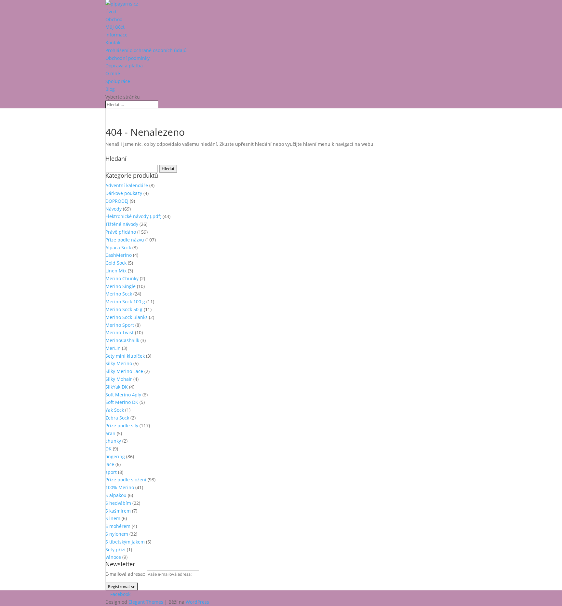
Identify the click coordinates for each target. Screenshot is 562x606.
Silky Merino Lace (124, 371)
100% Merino (119, 487)
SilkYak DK (116, 387)
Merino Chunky (122, 278)
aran (110, 433)
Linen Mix (116, 271)
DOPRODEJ (116, 201)
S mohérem (117, 526)
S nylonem (116, 534)
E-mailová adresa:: (126, 574)
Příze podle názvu (124, 240)
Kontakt (113, 42)
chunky (113, 441)
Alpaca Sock (118, 247)
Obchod (114, 19)
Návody (113, 209)
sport (111, 472)
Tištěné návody (121, 224)
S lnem (112, 518)
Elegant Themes (145, 602)
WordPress (197, 602)
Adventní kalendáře (126, 185)
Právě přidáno (120, 232)
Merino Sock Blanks (126, 317)
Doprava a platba (124, 65)
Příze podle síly (121, 425)
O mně (112, 73)
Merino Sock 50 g (123, 309)
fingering (115, 456)
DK (108, 449)
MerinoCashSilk (122, 340)
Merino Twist (119, 332)
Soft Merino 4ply (123, 395)
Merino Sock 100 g (125, 301)
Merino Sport (119, 325)
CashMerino (118, 255)
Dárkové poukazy (123, 193)
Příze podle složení (125, 479)
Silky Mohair (118, 379)
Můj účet (115, 27)
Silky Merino (118, 363)
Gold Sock (116, 263)
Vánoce (113, 557)
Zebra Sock (117, 418)
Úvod (110, 11)
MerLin (113, 348)
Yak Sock (114, 410)
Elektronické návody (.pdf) (133, 216)
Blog (110, 89)
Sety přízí (115, 549)
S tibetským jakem (125, 542)
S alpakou (116, 495)
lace (109, 464)
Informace (116, 35)
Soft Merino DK (121, 402)
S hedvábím (118, 503)
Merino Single (120, 286)
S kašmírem (118, 511)
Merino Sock (118, 294)
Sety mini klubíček (125, 356)
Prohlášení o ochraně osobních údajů (146, 50)
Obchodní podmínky (127, 58)
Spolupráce (117, 81)
